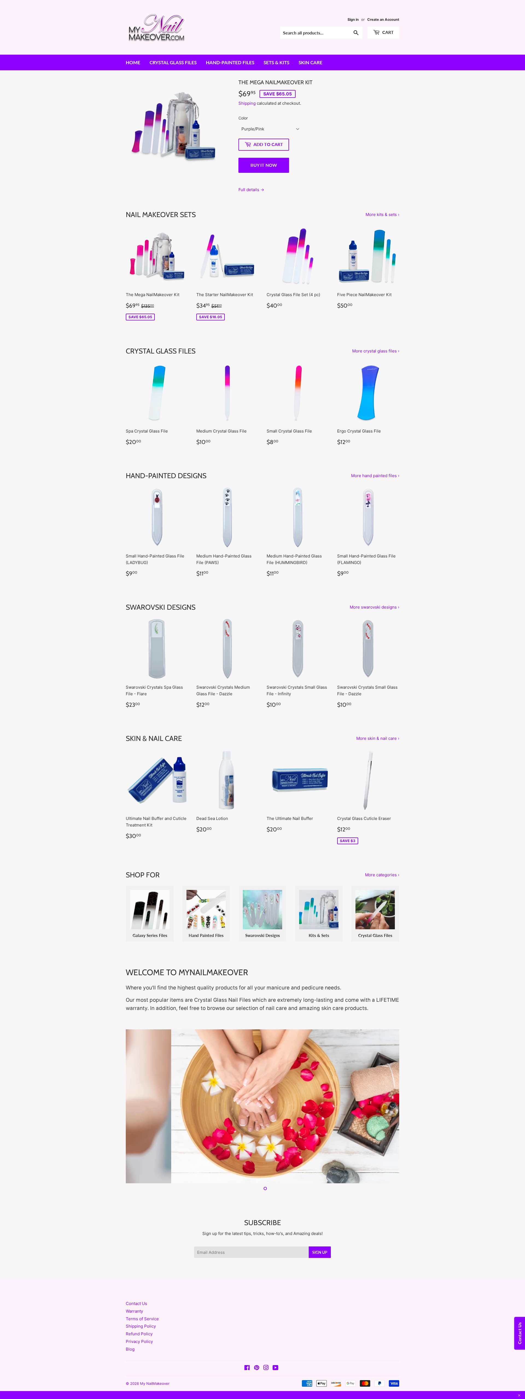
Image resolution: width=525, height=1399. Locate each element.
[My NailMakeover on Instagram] (266, 1368)
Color (243, 118)
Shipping (247, 103)
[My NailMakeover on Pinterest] (256, 1368)
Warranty (134, 1311)
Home (133, 62)
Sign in (353, 19)
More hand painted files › (375, 475)
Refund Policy (139, 1333)
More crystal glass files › (375, 351)
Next (387, 1106)
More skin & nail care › (377, 738)
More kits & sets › (382, 214)
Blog (130, 1349)
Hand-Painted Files (230, 62)
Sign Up (319, 1252)
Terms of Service (142, 1318)
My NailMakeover (155, 1383)
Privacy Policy (139, 1341)
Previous (137, 1106)
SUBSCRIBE (262, 1222)
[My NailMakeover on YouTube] (275, 1368)
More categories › (382, 874)
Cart (387, 32)
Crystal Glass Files (173, 62)
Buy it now (263, 165)
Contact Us (136, 1303)
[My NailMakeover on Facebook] (247, 1368)
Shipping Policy (141, 1326)
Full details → (251, 189)
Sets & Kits (276, 62)
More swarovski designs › (374, 607)
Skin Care (310, 62)
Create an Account (383, 19)
